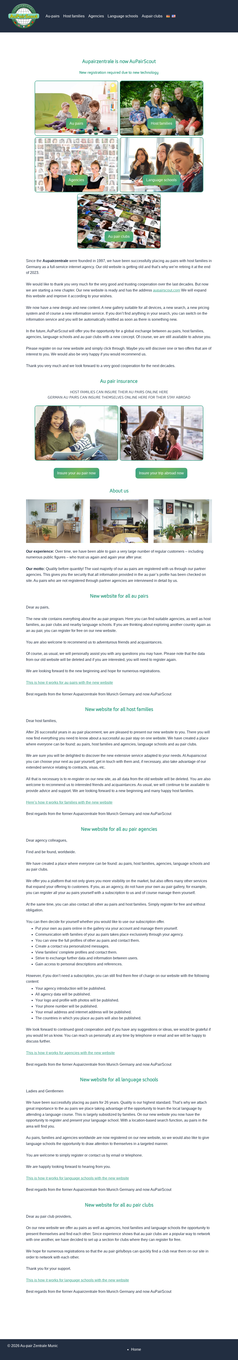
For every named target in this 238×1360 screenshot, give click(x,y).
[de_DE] (168, 16)
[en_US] (173, 16)
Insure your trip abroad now (161, 473)
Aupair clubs (152, 16)
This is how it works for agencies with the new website (70, 1053)
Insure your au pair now (76, 473)
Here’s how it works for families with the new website (69, 802)
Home (136, 1349)
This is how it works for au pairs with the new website (69, 683)
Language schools (123, 16)
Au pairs (76, 123)
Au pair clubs (119, 236)
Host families (74, 16)
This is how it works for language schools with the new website (77, 1178)
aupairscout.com (166, 290)
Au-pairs (53, 16)
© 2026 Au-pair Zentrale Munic (32, 1346)
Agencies (96, 16)
